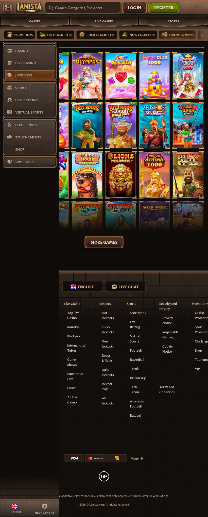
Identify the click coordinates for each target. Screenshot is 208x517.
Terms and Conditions (167, 389)
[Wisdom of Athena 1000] (154, 174)
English (86, 286)
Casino (34, 21)
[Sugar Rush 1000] (154, 75)
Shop (198, 350)
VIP (197, 368)
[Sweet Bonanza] (120, 75)
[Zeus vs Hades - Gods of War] (154, 125)
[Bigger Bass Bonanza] (188, 125)
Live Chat (128, 286)
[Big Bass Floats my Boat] (87, 224)
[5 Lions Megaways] (120, 174)
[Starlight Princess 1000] (188, 75)
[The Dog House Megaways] (87, 174)
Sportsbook (138, 312)
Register (164, 7)
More (134, 458)
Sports (173, 21)
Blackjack (73, 336)
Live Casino (104, 21)
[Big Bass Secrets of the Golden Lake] (188, 174)
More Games (104, 242)
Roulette (73, 327)
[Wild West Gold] (154, 224)
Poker (71, 388)
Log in (134, 7)
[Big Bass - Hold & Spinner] (120, 224)
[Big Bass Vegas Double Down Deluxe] (120, 125)
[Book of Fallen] (188, 224)
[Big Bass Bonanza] (87, 125)
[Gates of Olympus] (87, 75)
